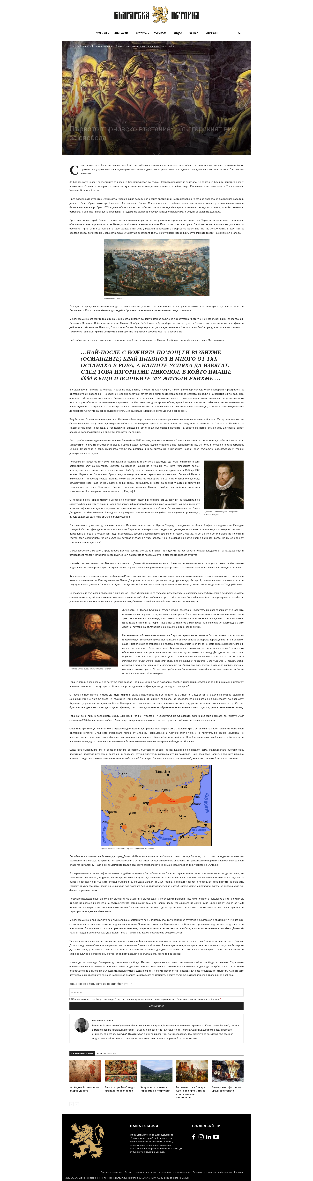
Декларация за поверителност (174, 1172)
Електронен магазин (111, 1172)
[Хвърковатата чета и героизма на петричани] (156, 1071)
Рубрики (101, 33)
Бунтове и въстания (102, 46)
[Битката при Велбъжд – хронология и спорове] (121, 1071)
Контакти (239, 1172)
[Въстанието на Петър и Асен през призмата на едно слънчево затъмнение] (192, 1071)
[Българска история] (156, 14)
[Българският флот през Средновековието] (228, 1071)
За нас (193, 33)
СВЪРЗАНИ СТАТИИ (82, 1053)
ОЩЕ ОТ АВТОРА (106, 1053)
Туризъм (160, 33)
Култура (141, 33)
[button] (240, 33)
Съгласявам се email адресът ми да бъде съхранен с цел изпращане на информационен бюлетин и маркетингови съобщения (146, 999)
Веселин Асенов (102, 1020)
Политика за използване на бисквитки (212, 1172)
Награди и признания (145, 1172)
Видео (177, 33)
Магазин (211, 33)
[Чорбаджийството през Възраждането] (85, 1071)
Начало (73, 46)
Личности (121, 33)
